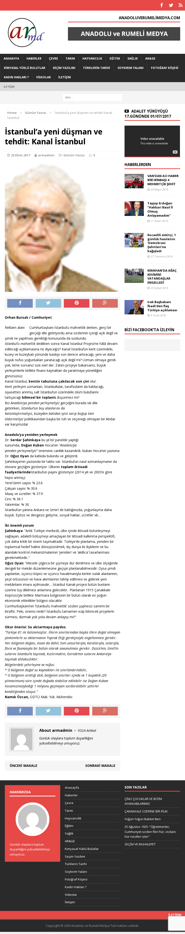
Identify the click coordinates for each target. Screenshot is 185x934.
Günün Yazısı (74, 155)
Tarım (70, 58)
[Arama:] (92, 97)
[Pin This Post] (76, 303)
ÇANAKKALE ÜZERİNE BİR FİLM (146, 811)
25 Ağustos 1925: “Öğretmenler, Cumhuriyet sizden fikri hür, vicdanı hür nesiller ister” (150, 831)
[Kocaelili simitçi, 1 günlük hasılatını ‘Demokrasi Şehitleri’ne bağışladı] (134, 244)
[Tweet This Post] (48, 303)
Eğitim (115, 58)
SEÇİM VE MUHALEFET (140, 844)
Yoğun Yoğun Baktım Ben (143, 819)
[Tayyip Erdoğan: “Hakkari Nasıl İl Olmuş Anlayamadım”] (134, 213)
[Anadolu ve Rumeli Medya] (29, 32)
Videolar (43, 77)
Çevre (53, 58)
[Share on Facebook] (20, 303)
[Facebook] (161, 5)
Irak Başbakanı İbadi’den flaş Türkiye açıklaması (162, 306)
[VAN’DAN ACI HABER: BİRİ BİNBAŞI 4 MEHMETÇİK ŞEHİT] (134, 185)
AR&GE (150, 58)
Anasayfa (11, 58)
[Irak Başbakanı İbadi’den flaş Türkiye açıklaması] (134, 311)
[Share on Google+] (105, 303)
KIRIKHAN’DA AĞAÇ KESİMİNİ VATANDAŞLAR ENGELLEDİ (162, 276)
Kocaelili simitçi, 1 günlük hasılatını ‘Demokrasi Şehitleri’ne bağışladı (161, 243)
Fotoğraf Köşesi (164, 68)
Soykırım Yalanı (131, 68)
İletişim (64, 77)
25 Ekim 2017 (20, 155)
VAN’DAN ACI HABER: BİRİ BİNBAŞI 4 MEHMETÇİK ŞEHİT (163, 180)
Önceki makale (23, 765)
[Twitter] (171, 5)
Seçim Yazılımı (64, 68)
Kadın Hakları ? (16, 77)
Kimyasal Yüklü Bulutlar (24, 68)
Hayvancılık (92, 58)
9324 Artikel (87, 730)
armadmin (46, 155)
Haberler (33, 58)
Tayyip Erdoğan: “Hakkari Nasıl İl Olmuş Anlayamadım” (160, 209)
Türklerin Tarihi (96, 68)
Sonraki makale (100, 765)
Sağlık (132, 58)
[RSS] (180, 5)
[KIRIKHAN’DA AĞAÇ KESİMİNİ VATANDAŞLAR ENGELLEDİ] (134, 280)
